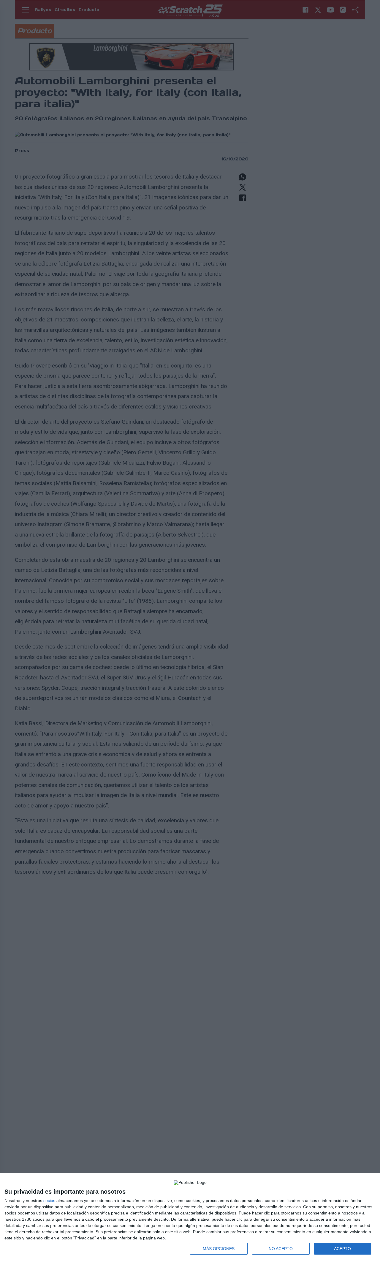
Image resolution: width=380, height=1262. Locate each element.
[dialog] (190, 1217)
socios (49, 1200)
